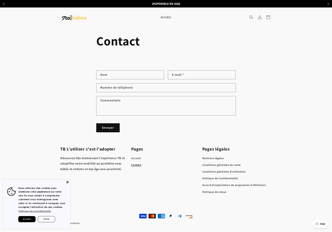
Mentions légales (213, 158)
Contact (136, 165)
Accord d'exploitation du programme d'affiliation (234, 185)
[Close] (67, 182)
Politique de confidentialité (34, 211)
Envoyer (108, 127)
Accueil (136, 158)
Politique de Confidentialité (220, 178)
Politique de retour (214, 192)
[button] (251, 17)
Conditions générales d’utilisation (224, 171)
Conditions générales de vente (221, 165)
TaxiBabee (74, 223)
